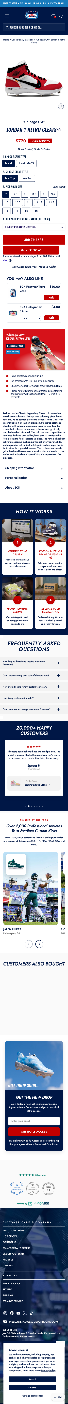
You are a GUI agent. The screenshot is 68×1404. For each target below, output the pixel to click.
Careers (7, 1265)
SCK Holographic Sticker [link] (31, 309)
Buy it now (31, 250)
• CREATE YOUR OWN (56, 3)
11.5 (39, 202)
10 (6, 202)
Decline (32, 1387)
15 (26, 210)
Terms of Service (13, 1301)
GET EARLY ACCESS (34, 1132)
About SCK (34, 488)
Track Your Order (13, 1230)
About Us (8, 1259)
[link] (13, 293)
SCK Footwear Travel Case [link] (33, 289)
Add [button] (51, 297)
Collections (17, 39)
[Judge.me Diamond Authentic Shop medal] (16, 1188)
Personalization (34, 478)
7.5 (15, 194)
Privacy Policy (48, 1370)
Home (6, 39)
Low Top (27, 178)
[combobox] (34, 27)
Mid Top (10, 178)
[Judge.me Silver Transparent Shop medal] (32, 1188)
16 (36, 210)
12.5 (51, 202)
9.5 (53, 194)
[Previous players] (29, 944)
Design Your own (13, 1254)
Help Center (10, 1236)
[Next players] (39, 944)
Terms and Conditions (46, 1144)
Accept (32, 1379)
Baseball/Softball (15, 346)
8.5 (34, 194)
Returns (7, 1289)
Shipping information (34, 468)
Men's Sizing (13, 352)
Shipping (8, 1295)
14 (16, 210)
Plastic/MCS (26, 163)
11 (28, 202)
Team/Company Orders (16, 1248)
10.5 (17, 202)
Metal (8, 163)
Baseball (29, 39)
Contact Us (9, 1242)
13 (6, 210)
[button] (53, 16)
